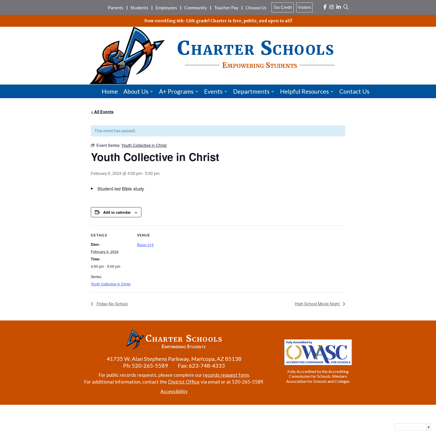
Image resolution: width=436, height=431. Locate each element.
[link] (325, 7)
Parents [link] (115, 7)
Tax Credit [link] (283, 7)
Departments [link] (251, 91)
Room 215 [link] (145, 244)
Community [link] (195, 7)
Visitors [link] (304, 7)
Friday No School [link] (112, 304)
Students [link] (139, 7)
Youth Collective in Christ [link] (110, 283)
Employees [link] (166, 7)
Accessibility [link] (174, 391)
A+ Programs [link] (176, 91)
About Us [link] (135, 91)
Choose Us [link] (256, 7)
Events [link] (213, 91)
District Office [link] (184, 382)
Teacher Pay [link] (226, 7)
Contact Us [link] (354, 91)
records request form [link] (226, 375)
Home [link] (110, 91)
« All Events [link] (102, 112)
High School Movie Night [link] (317, 304)
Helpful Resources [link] (304, 91)
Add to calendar (117, 212)
